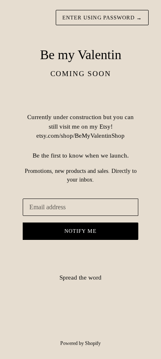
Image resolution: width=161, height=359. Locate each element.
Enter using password (102, 17)
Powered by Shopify (80, 343)
